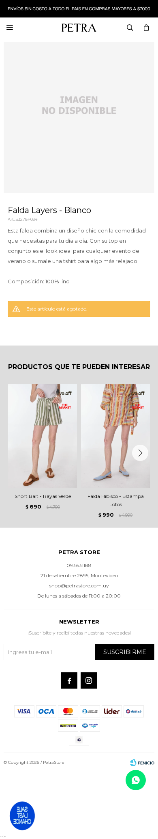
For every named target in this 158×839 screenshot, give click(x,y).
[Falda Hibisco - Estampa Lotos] (115, 436)
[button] (140, 453)
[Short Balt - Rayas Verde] (42, 436)
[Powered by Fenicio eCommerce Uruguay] (142, 762)
